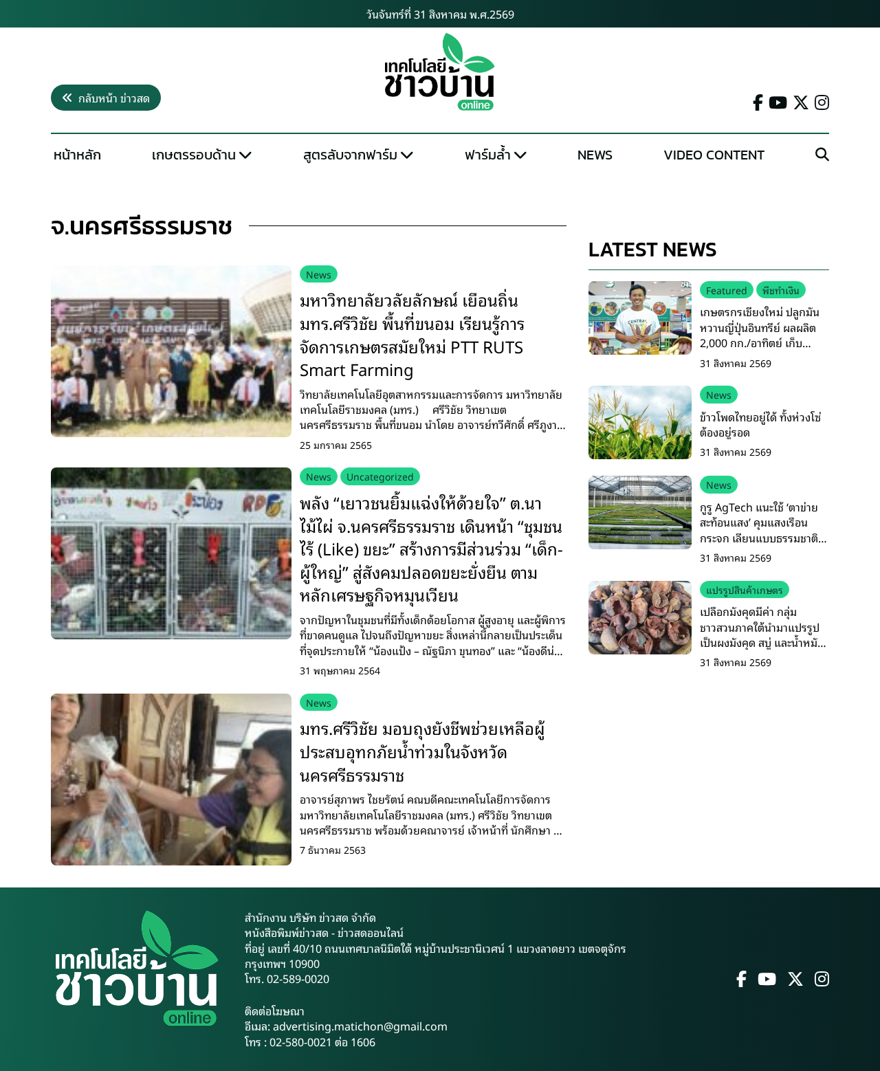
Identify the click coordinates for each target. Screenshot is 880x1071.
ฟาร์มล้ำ (488, 154)
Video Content (713, 154)
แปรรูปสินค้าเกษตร (744, 589)
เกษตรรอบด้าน (194, 154)
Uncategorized (380, 476)
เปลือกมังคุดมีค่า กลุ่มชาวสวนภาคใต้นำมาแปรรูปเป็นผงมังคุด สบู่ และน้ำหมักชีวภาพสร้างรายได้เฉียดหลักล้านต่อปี (763, 642)
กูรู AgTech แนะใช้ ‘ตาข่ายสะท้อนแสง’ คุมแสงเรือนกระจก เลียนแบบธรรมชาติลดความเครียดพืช (759, 530)
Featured (726, 290)
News (595, 154)
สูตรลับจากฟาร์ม (350, 154)
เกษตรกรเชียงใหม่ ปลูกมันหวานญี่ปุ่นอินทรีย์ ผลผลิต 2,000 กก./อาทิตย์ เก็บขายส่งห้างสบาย (760, 334)
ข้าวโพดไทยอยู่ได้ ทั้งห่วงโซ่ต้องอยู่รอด (760, 424)
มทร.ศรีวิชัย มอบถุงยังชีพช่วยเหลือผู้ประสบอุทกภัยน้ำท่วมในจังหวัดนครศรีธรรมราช (422, 750)
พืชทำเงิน (781, 290)
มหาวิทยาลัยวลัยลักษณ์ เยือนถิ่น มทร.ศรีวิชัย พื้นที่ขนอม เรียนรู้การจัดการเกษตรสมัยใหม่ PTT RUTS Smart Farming (412, 334)
